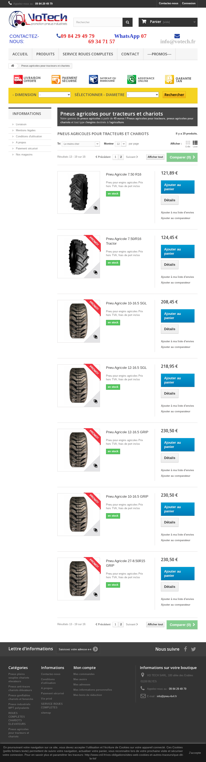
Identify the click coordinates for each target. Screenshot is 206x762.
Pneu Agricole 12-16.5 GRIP (127, 432)
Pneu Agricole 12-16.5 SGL (126, 368)
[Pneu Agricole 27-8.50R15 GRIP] (78, 579)
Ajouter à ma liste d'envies (177, 212)
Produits (45, 54)
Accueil (20, 54)
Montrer (109, 143)
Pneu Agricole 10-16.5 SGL (126, 303)
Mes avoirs (80, 679)
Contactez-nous (168, 3)
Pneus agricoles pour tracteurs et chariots (18, 733)
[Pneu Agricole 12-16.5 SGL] (78, 385)
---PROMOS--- (159, 54)
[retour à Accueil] (12, 65)
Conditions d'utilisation (28, 136)
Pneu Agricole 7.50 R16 (123, 174)
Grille (187, 146)
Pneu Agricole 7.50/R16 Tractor (123, 241)
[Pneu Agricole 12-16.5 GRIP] (78, 450)
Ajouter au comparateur (175, 218)
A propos (20, 142)
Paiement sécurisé (26, 148)
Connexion (189, 3)
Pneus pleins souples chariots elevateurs (18, 678)
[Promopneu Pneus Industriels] (37, 19)
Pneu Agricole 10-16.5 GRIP (127, 496)
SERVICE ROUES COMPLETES (88, 54)
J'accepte (195, 752)
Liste (195, 146)
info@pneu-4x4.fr (167, 696)
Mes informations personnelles (92, 689)
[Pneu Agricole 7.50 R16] (78, 192)
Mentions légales (25, 130)
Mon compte (84, 667)
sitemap (46, 712)
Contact (130, 54)
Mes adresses (81, 684)
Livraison (20, 124)
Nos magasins (24, 154)
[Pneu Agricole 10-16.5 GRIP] (78, 514)
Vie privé (46, 698)
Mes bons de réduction (87, 695)
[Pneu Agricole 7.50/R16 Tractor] (78, 257)
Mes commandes (84, 674)
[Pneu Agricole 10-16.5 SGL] (78, 321)
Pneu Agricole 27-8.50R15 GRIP (125, 563)
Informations (26, 113)
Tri (59, 143)
